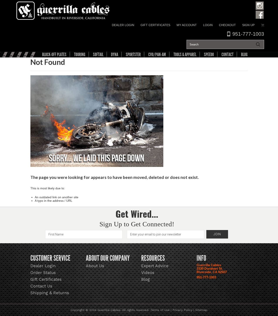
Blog (145, 279)
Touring (79, 54)
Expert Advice (155, 265)
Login (208, 25)
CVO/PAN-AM (157, 54)
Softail (98, 54)
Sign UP (248, 25)
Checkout (227, 25)
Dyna (114, 54)
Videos (147, 272)
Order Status (43, 272)
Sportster (133, 54)
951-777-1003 (248, 34)
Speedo (209, 54)
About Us (95, 265)
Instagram (259, 5)
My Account (187, 25)
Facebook (259, 14)
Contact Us (41, 286)
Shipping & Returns (49, 292)
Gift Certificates (155, 25)
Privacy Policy (182, 310)
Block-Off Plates (54, 54)
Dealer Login (123, 25)
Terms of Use (160, 310)
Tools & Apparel (185, 54)
